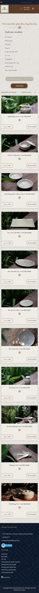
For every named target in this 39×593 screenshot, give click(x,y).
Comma (23, 590)
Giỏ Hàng (26, 8)
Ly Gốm (7, 55)
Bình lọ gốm (8, 41)
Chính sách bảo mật (7, 572)
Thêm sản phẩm (32, 126)
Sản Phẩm (4, 556)
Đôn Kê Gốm (9, 66)
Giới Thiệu (4, 554)
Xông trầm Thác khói (11, 52)
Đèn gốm (7, 44)
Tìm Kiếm (19, 86)
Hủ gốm (7, 48)
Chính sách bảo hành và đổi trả (10, 562)
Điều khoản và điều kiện (8, 570)
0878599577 (6, 537)
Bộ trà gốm (8, 37)
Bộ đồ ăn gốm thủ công (12, 63)
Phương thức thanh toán (8, 567)
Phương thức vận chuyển (8, 564)
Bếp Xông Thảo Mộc (11, 70)
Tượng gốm (8, 59)
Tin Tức (3, 559)
